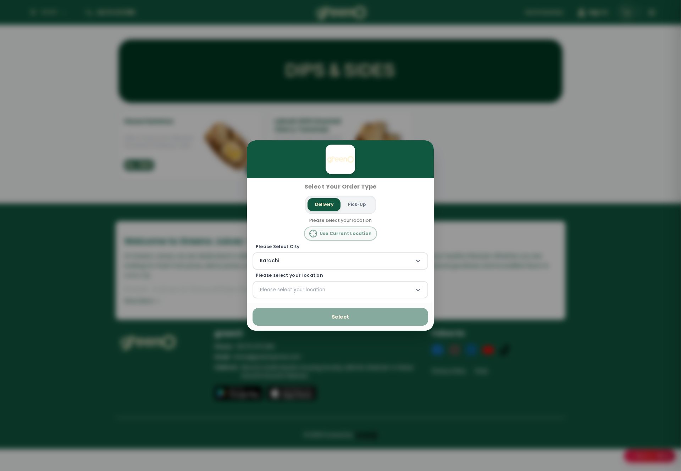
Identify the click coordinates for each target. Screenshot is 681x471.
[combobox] (260, 261)
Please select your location (289, 275)
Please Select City (278, 246)
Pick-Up (357, 204)
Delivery (324, 204)
